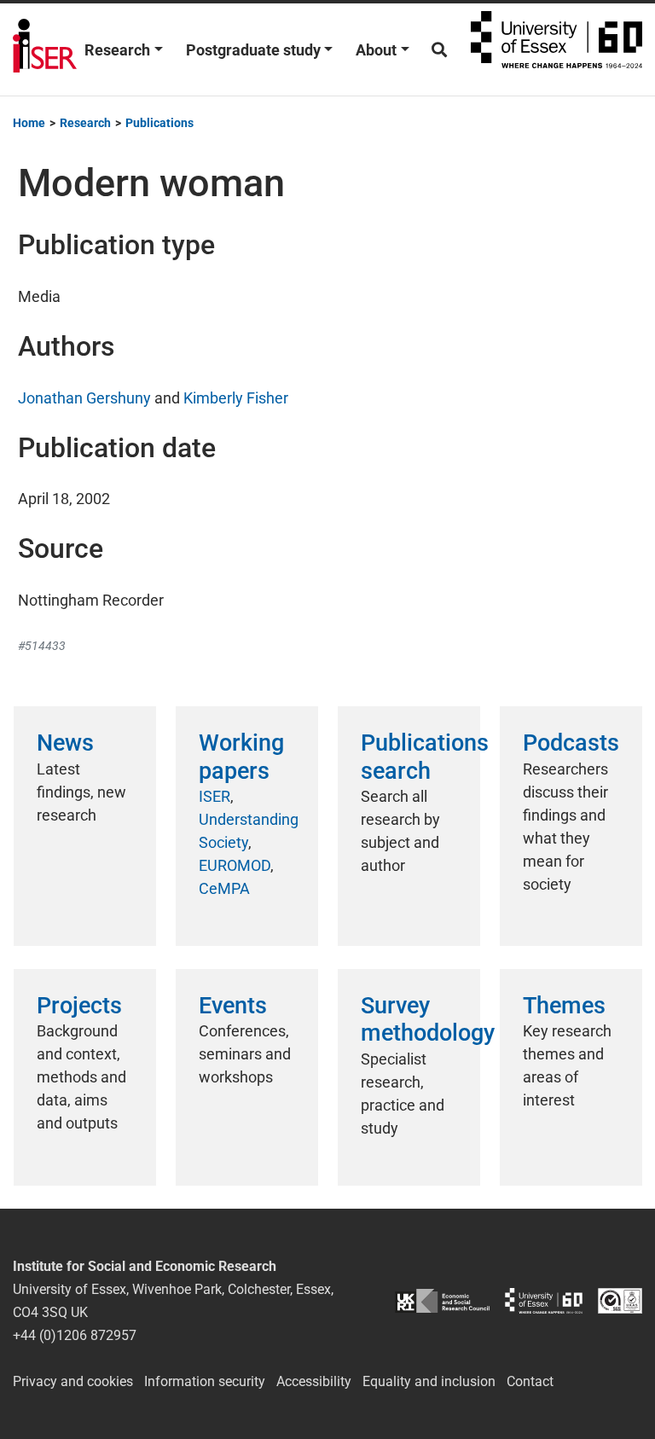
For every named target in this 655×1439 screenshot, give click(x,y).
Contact (530, 1381)
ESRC (442, 1300)
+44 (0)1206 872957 (74, 1335)
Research (117, 50)
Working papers (241, 756)
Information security (204, 1381)
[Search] (439, 50)
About (376, 50)
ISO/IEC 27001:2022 (620, 1300)
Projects (79, 1005)
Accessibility (313, 1381)
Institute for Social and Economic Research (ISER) (45, 49)
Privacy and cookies (73, 1381)
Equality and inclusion (429, 1381)
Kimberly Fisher (235, 398)
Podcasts (571, 743)
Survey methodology (428, 1019)
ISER (214, 796)
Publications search (425, 756)
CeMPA (224, 888)
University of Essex (556, 49)
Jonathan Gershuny (84, 398)
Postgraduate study (253, 50)
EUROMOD (234, 865)
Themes (564, 1005)
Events (233, 1005)
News (65, 743)
